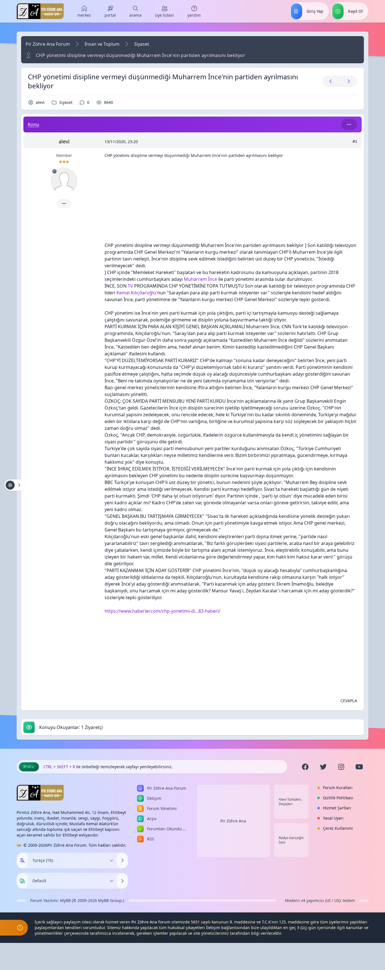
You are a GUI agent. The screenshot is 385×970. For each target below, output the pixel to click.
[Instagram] (341, 767)
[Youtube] (359, 767)
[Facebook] (305, 767)
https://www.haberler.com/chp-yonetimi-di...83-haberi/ (162, 611)
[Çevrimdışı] (54, 171)
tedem (349, 900)
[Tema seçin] (22, 881)
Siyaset (141, 44)
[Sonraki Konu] (347, 81)
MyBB (65, 900)
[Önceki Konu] (330, 81)
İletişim (213, 927)
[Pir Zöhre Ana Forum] (40, 11)
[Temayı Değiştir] (122, 881)
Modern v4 (295, 900)
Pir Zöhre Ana (233, 821)
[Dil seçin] (22, 860)
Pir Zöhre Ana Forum (48, 44)
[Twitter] (323, 767)
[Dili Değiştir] (122, 860)
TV (130, 286)
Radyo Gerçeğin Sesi (291, 840)
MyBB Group (110, 900)
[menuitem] (84, 11)
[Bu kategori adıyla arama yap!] (349, 124)
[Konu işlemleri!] (15, 485)
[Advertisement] (231, 202)
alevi (40, 102)
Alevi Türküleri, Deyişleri (290, 801)
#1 (355, 141)
